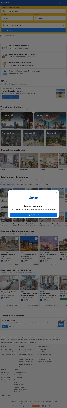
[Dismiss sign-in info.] (56, 192)
